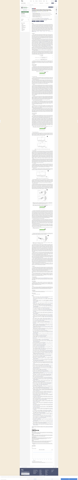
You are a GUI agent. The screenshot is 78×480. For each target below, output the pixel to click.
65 (48, 90)
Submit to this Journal (25, 9)
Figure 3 (42, 187)
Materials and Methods (23, 25)
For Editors (40, 472)
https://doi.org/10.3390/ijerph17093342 (44, 18)
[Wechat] (36, 430)
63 (47, 90)
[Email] (32, 430)
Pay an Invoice (34, 471)
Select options (23, 473)
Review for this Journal (25, 10)
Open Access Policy (35, 472)
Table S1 (47, 83)
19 (40, 40)
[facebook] (35, 430)
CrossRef (46, 297)
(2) (52, 57)
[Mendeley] (38, 430)
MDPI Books (46, 471)
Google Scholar (42, 297)
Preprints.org (46, 472)
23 (46, 41)
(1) (52, 55)
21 (45, 41)
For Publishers (40, 473)
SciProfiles (46, 473)
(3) (52, 59)
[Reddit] (37, 430)
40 (49, 156)
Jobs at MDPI (34, 473)
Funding (22, 28)
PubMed (50, 304)
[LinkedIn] (34, 430)
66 (33, 125)
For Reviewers (40, 471)
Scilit (47, 297)
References (23, 30)
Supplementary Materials (24, 27)
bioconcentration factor (34, 31)
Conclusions (23, 26)
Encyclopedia (46, 474)
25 (47, 41)
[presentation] (41, 55)
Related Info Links (23, 14)
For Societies (40, 474)
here (41, 461)
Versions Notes (42, 21)
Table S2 (32, 135)
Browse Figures (37, 21)
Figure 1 (38, 164)
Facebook (52, 471)
